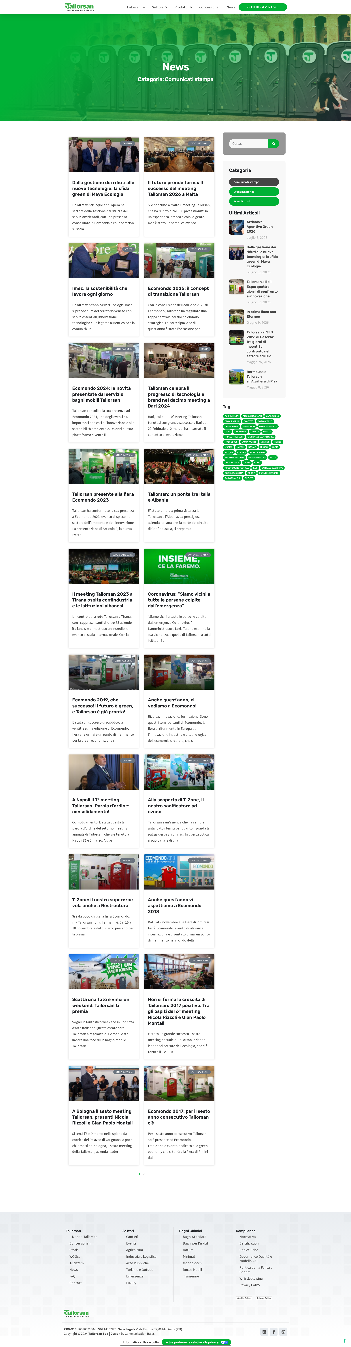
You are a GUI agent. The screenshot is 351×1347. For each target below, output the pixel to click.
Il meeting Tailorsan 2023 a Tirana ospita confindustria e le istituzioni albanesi (102, 600)
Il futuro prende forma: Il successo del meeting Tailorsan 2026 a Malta (175, 188)
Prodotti (181, 7)
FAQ (72, 1276)
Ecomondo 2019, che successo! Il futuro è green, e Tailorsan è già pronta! (102, 706)
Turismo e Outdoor (140, 1269)
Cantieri (132, 1236)
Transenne (191, 1276)
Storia (74, 1250)
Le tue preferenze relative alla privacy (192, 1342)
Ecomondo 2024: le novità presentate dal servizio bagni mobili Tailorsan (101, 394)
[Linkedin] (264, 1332)
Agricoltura (134, 1250)
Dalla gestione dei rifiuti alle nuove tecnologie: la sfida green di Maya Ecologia (103, 188)
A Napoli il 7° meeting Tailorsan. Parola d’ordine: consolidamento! (100, 805)
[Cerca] (273, 143)
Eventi (131, 1243)
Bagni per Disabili (196, 1243)
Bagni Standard (194, 1236)
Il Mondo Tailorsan (83, 1236)
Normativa (247, 1236)
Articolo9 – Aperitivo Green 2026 (260, 227)
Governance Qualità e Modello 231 (255, 1258)
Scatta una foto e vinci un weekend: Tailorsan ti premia (100, 1005)
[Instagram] (283, 1332)
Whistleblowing (251, 1278)
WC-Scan (75, 1256)
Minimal (189, 1256)
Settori (157, 7)
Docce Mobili (192, 1269)
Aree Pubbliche (137, 1263)
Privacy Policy (249, 1285)
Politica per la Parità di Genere (256, 1269)
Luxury (131, 1283)
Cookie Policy (244, 1298)
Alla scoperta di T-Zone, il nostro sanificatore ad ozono (176, 805)
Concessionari (209, 7)
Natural (188, 1250)
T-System (76, 1263)
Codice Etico (248, 1250)
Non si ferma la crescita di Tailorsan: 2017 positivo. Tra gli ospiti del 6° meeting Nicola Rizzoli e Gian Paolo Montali (179, 1011)
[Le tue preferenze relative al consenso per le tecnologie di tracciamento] (344, 1340)
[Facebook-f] (274, 1332)
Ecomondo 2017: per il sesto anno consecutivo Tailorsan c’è (179, 1117)
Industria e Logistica (141, 1256)
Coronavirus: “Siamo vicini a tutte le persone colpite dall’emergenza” (179, 600)
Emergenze (135, 1276)
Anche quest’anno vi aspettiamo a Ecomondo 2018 (174, 905)
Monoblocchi (192, 1263)
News (231, 7)
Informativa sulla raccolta (141, 1342)
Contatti (75, 1283)
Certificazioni (249, 1243)
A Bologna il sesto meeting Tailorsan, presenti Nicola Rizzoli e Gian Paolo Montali (102, 1117)
